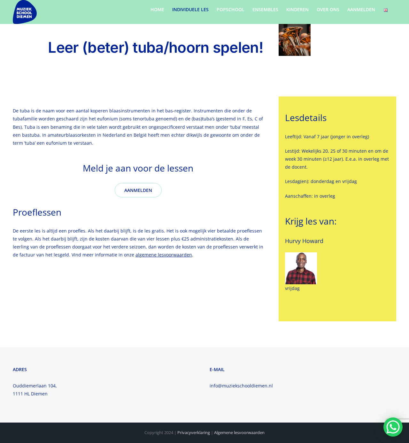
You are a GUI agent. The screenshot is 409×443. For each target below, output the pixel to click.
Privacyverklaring (193, 432)
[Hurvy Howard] (301, 254)
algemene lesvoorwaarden (163, 255)
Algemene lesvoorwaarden (239, 432)
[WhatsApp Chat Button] (393, 427)
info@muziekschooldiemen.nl (241, 386)
